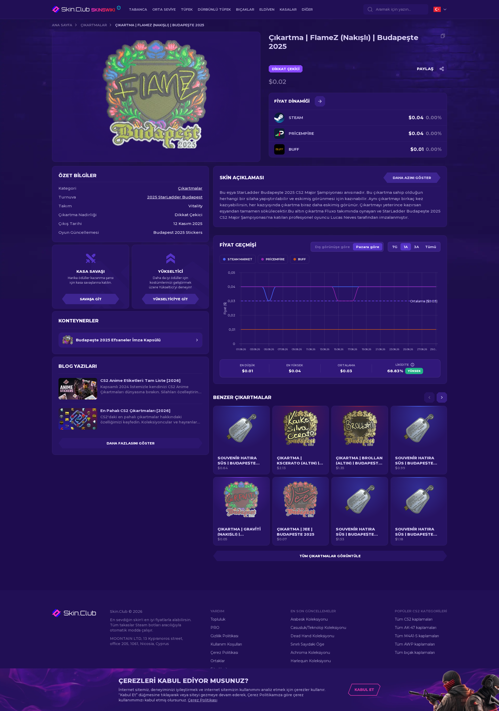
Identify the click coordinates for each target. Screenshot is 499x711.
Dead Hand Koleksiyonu (312, 636)
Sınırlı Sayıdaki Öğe (307, 644)
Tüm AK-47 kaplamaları (415, 627)
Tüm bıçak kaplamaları (415, 652)
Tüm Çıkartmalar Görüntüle (330, 556)
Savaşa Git (91, 299)
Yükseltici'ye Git (170, 299)
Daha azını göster (412, 178)
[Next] (442, 397)
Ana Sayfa (62, 25)
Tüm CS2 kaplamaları (413, 619)
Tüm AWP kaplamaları (415, 644)
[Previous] (429, 397)
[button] (241, 440)
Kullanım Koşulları (226, 644)
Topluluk (218, 619)
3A (416, 247)
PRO (215, 627)
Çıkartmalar (94, 25)
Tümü (430, 247)
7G (394, 247)
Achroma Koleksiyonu (310, 652)
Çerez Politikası (224, 652)
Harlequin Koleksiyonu (311, 661)
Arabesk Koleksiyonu (309, 619)
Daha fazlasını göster (131, 443)
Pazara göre (367, 247)
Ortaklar (218, 661)
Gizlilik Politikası (224, 636)
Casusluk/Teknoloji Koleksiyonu (318, 627)
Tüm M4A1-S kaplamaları (417, 636)
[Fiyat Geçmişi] (320, 101)
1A (406, 247)
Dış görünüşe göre (332, 247)
